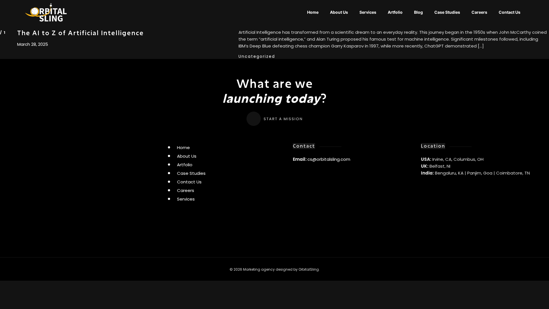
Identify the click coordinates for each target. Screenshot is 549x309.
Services (367, 12)
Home (313, 12)
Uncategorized (256, 56)
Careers (479, 12)
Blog (418, 12)
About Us (339, 12)
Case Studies (447, 12)
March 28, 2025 (32, 44)
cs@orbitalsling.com (328, 159)
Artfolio (395, 12)
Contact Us (509, 12)
